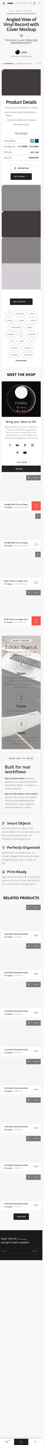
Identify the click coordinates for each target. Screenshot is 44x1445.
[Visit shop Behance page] (17, 445)
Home (11, 11)
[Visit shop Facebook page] (25, 445)
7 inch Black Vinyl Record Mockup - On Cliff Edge (16, 1127)
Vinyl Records (27, 11)
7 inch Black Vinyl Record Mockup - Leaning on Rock (16, 1165)
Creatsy (9, 507)
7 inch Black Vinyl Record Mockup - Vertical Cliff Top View (16, 972)
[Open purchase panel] (21, 1442)
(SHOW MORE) (21, 361)
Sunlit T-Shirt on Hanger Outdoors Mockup (16, 581)
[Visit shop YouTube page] (25, 453)
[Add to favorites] (29, 477)
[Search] (31, 3)
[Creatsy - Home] (10, 3)
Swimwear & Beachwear (21, 507)
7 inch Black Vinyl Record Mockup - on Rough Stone (16, 1050)
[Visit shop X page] (10, 445)
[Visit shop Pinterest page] (17, 453)
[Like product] (35, 1442)
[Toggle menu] (4, 3)
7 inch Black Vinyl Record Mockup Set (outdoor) (16, 934)
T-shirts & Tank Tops (20, 584)
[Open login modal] (39, 3)
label (22, 341)
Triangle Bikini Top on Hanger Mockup (16, 504)
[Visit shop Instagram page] (32, 445)
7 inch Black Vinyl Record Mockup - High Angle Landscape (16, 1204)
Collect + (36, 478)
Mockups (18, 11)
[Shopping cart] (34, 3)
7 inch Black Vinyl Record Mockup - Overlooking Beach (16, 1011)
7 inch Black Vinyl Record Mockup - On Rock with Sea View (16, 1088)
